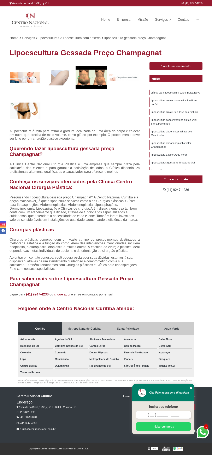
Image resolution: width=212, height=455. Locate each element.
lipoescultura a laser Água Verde (169, 154)
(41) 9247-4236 (193, 3)
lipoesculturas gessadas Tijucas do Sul (173, 162)
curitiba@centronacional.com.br (37, 429)
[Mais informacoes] (197, 20)
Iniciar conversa (163, 426)
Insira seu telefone (163, 406)
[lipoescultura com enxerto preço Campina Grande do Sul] (25, 77)
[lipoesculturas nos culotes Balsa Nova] (25, 110)
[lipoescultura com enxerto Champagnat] (91, 77)
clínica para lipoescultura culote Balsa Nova (175, 92)
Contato (183, 19)
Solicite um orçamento (175, 66)
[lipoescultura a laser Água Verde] (58, 77)
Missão (142, 19)
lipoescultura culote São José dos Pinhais (174, 112)
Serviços (161, 19)
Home (105, 19)
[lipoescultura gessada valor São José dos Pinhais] (124, 77)
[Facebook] (3, 231)
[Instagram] (3, 224)
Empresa (123, 19)
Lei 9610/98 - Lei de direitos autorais (80, 383)
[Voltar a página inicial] (30, 19)
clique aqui (62, 294)
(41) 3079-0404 (28, 417)
